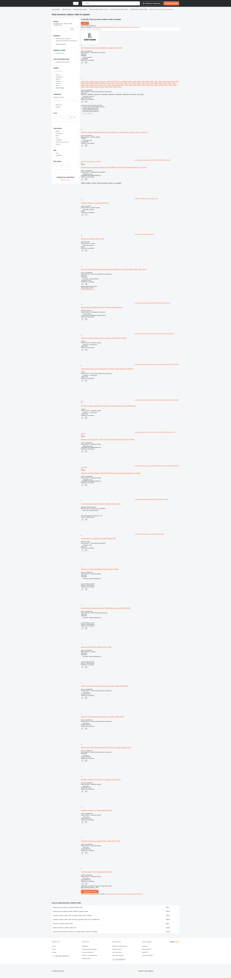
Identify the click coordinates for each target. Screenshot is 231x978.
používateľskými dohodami (134, 894)
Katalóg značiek (86, 958)
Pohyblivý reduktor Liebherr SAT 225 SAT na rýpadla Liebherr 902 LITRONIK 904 (108, 406)
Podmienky (85, 946)
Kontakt (54, 952)
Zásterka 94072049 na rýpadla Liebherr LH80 (96, 647)
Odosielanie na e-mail (90, 891)
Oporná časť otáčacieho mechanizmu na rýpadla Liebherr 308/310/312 (104, 686)
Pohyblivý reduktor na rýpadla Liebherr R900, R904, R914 (100, 841)
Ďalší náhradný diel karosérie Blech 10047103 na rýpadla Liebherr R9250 (105, 608)
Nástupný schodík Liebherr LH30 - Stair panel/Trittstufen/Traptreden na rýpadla (107, 439)
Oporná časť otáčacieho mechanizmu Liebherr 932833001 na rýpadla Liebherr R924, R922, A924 (113, 269)
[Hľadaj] (84, 3)
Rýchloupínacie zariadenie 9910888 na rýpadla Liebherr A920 (101, 48)
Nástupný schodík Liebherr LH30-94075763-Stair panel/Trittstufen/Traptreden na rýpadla (110, 473)
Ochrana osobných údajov (89, 949)
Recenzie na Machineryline (89, 955)
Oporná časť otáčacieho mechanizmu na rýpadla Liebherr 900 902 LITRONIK (107, 369)
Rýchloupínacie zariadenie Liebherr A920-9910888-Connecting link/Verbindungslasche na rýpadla (113, 167)
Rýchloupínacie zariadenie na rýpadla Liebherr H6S (98, 538)
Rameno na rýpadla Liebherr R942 (92, 239)
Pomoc (54, 949)
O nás (53, 946)
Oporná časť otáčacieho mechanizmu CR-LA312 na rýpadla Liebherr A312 (106, 747)
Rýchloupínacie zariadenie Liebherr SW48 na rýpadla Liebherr (102, 307)
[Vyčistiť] (77, 27)
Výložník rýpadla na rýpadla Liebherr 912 (95, 203)
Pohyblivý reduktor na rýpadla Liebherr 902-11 (96, 872)
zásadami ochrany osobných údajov (115, 894)
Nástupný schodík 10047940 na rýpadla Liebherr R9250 (99, 569)
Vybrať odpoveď (88, 113)
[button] (82, 62)
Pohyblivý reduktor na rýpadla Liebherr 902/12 (96, 810)
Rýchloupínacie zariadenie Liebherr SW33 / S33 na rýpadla (101, 504)
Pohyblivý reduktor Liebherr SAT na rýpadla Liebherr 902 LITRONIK (104, 338)
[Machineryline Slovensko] (61, 3)
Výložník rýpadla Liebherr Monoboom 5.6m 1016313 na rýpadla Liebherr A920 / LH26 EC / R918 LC (114, 132)
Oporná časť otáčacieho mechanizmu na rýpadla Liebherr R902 (102, 717)
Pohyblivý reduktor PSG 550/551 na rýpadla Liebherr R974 (100, 779)
